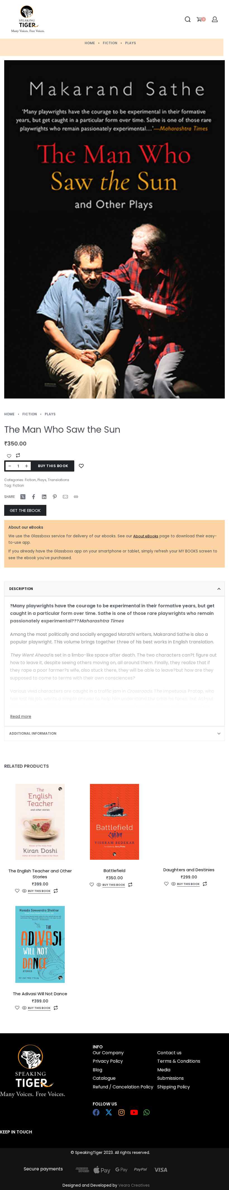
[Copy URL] (75, 496)
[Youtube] (133, 1112)
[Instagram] (121, 1112)
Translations (58, 479)
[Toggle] (21, 717)
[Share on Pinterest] (54, 496)
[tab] (114, 589)
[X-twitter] (108, 1112)
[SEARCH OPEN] (188, 19)
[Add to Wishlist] (9, 456)
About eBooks (145, 536)
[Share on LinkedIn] (44, 496)
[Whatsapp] (146, 1112)
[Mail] (65, 496)
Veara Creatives (134, 1185)
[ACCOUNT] (215, 19)
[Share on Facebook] (33, 496)
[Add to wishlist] (81, 466)
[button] (39, 891)
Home (90, 43)
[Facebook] (96, 1112)
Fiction (110, 43)
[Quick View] (24, 891)
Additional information (32, 733)
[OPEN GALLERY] (114, 229)
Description (21, 588)
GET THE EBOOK (25, 510)
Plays (130, 43)
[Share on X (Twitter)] (22, 496)
